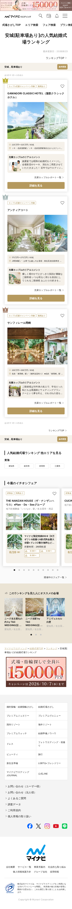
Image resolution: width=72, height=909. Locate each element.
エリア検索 (31, 24)
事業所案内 (39, 867)
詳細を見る (36, 185)
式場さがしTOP (11, 24)
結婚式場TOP (36, 648)
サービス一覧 (24, 867)
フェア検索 (49, 24)
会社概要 (10, 867)
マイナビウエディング (15, 648)
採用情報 (54, 871)
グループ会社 (40, 871)
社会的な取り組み (57, 867)
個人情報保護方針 (22, 871)
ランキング (51, 648)
